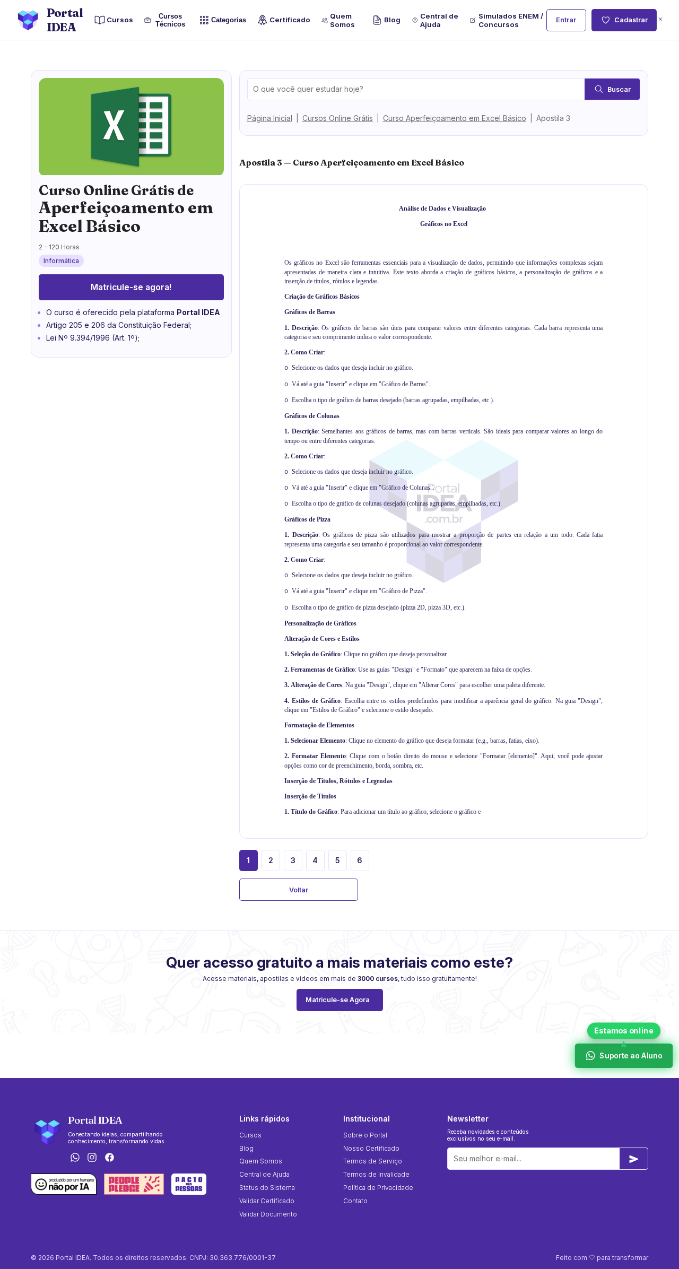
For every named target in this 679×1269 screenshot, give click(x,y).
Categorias (228, 20)
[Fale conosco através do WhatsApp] (75, 1158)
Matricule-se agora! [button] (131, 287)
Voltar (298, 890)
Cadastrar (631, 20)
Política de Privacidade (378, 1188)
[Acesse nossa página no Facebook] (110, 1158)
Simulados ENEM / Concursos (510, 20)
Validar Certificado (266, 1201)
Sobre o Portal (365, 1135)
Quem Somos (342, 20)
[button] (660, 19)
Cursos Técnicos (170, 20)
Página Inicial (269, 118)
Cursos (120, 19)
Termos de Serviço (372, 1161)
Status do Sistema (267, 1188)
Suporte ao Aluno (630, 1055)
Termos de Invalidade (376, 1174)
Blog (392, 19)
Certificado (289, 19)
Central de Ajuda (439, 20)
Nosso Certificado (371, 1148)
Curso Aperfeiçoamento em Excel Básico (454, 118)
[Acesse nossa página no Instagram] (92, 1158)
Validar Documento (268, 1214)
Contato (355, 1201)
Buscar (619, 89)
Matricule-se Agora (338, 1000)
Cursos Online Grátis (337, 118)
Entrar (566, 20)
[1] (634, 1159)
